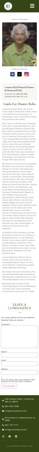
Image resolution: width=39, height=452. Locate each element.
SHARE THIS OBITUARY (19, 69)
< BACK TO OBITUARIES (19, 19)
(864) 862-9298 (21, 94)
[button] (12, 74)
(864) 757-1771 (22, 97)
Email (4, 360)
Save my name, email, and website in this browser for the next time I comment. (18, 380)
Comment (6, 324)
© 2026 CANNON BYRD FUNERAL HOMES (19, 446)
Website (4, 369)
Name (4, 352)
